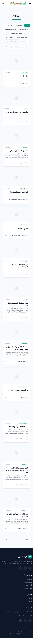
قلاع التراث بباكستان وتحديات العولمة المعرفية (18, 265)
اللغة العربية (19, 25)
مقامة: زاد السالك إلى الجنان (19, 150)
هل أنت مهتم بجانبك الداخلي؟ (18, 390)
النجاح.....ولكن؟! (23, 228)
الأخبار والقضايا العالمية (22, 37)
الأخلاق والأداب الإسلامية (10, 29)
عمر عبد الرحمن (22, 83)
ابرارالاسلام (23, 397)
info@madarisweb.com (22, 616)
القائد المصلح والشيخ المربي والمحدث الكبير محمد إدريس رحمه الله (17, 470)
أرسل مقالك (29, 585)
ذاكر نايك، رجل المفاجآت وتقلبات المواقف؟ (17, 515)
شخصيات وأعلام (8, 25)
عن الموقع (29, 579)
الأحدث (17, 47)
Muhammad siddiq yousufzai (18, 235)
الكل (27, 25)
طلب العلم (25, 41)
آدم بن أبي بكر (22, 163)
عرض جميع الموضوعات (11, 41)
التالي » (5, 539)
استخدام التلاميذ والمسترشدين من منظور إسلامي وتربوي (17, 348)
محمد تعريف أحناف (21, 121)
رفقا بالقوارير (24, 76)
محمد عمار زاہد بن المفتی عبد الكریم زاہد (17, 199)
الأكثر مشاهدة (9, 47)
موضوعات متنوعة (24, 29)
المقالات (30, 599)
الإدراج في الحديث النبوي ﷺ (19, 192)
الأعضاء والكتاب (28, 582)
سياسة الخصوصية (28, 588)
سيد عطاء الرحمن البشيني (20, 274)
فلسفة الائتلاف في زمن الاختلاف (18, 426)
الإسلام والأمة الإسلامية (16, 33)
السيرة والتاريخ (9, 37)
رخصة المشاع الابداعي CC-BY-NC (16, 634)
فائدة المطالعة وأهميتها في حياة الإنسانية (18, 304)
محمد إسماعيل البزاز (21, 361)
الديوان (30, 602)
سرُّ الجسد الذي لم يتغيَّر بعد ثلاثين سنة (17, 113)
